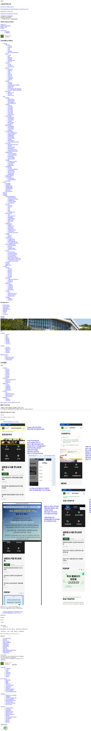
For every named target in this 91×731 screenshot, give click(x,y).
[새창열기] (5, 729)
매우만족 (4, 631)
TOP (2, 1)
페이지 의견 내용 (4, 633)
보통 (12, 631)
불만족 (15, 631)
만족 (8, 631)
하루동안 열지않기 (6, 19)
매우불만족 (21, 631)
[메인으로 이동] (1, 330)
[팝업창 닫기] (14, 19)
